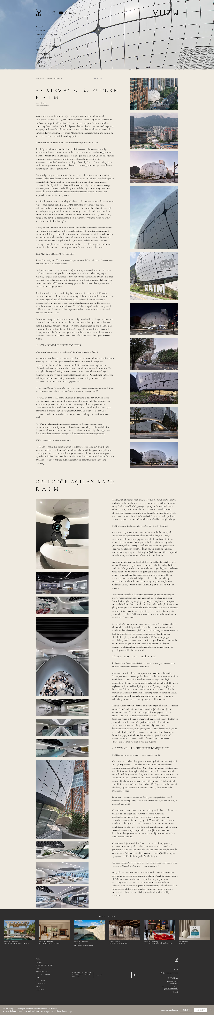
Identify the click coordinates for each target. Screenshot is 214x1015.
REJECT (186, 1010)
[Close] (210, 1010)
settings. (68, 1011)
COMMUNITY (44, 58)
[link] (54, 12)
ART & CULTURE (46, 42)
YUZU (39, 26)
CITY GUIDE (43, 54)
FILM (39, 50)
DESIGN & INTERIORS (48, 34)
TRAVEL (41, 30)
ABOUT (40, 62)
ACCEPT (201, 1010)
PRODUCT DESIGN (47, 46)
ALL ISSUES (42, 66)
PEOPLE (40, 38)
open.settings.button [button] (169, 1010)
